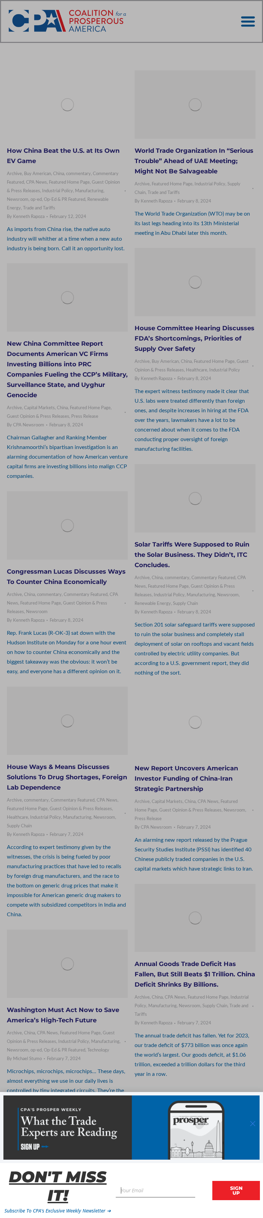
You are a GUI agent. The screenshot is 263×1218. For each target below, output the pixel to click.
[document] (131, 609)
